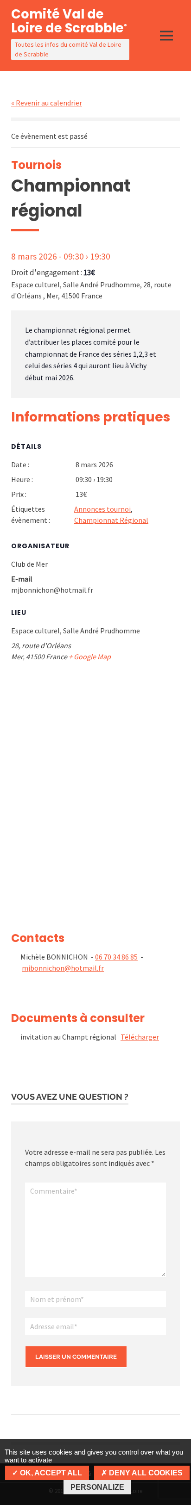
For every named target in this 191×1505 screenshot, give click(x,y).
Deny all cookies (145, 1473)
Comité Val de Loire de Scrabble (69, 21)
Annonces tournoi (102, 509)
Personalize (97, 1487)
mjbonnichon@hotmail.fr (63, 967)
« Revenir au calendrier (46, 102)
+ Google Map (90, 656)
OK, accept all (50, 1473)
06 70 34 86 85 (116, 956)
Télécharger (140, 1036)
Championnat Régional (111, 520)
